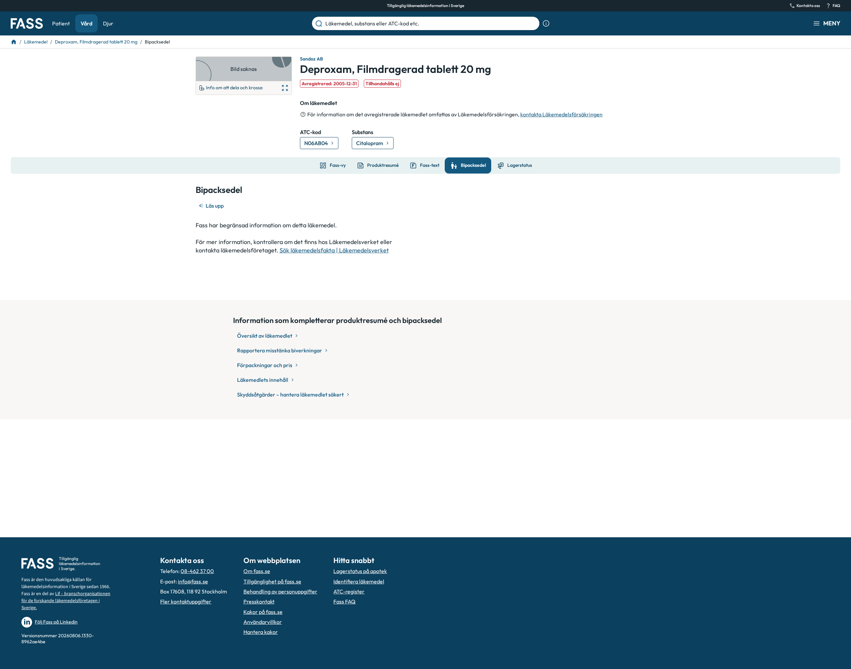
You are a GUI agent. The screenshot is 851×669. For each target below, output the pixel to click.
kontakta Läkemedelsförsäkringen (561, 114)
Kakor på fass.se (263, 611)
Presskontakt (259, 601)
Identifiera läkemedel (358, 581)
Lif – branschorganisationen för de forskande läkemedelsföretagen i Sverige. (65, 600)
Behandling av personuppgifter (280, 591)
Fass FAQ (344, 601)
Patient (61, 23)
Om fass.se (256, 571)
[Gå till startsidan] (27, 23)
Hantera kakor (260, 632)
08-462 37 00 (197, 571)
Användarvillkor (262, 622)
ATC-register (348, 591)
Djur (108, 23)
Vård (86, 23)
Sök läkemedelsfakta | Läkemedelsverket (334, 250)
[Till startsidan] (14, 42)
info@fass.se (193, 581)
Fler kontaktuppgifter (185, 601)
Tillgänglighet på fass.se (272, 581)
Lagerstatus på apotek (360, 571)
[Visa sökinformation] (546, 23)
